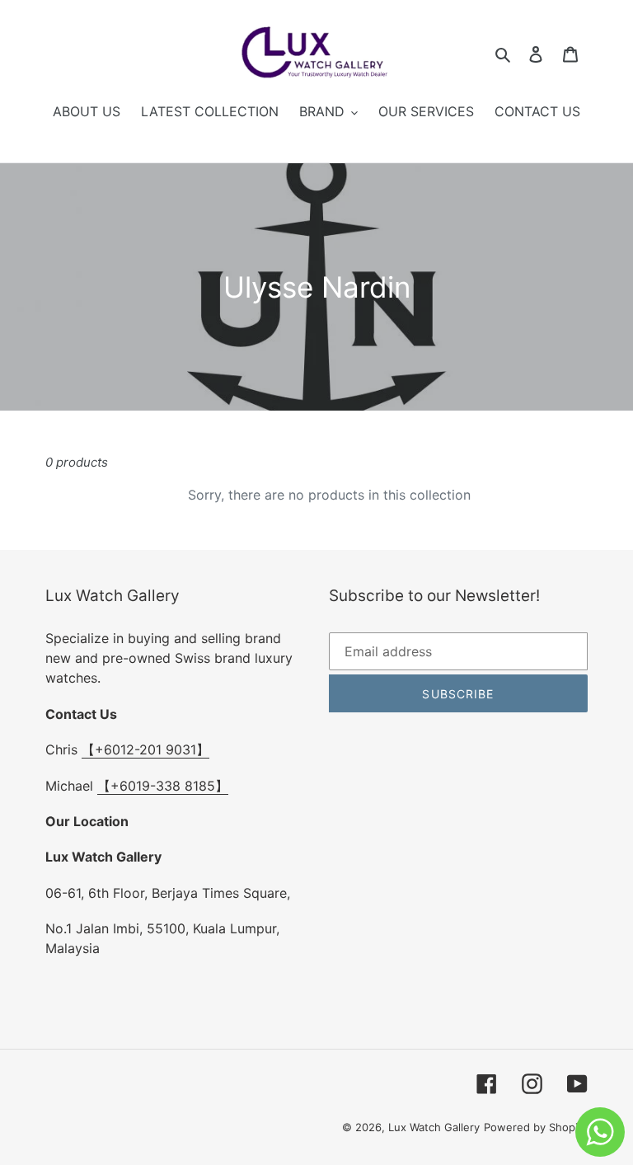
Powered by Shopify (536, 1127)
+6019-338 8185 (162, 785)
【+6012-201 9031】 (145, 749)
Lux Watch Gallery (434, 1127)
